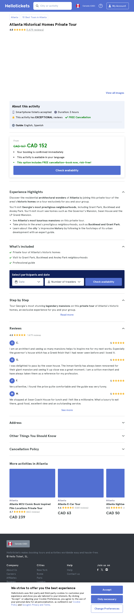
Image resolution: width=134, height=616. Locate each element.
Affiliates (12, 577)
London (41, 581)
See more (67, 410)
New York (42, 570)
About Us (12, 570)
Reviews (11, 581)
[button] (67, 191)
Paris (39, 577)
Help (70, 570)
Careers (11, 573)
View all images (115, 92)
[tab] (67, 191)
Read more (67, 314)
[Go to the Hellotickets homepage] (18, 5)
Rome (40, 573)
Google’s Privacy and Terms (36, 604)
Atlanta (14, 17)
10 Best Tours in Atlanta (34, 17)
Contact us (73, 573)
